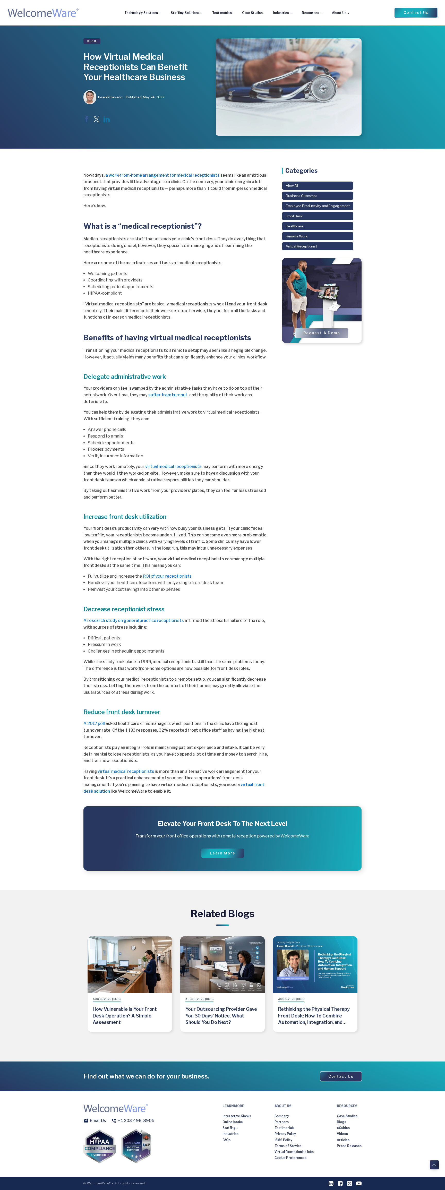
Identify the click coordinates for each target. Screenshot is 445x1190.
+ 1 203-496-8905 (136, 1120)
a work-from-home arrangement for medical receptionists (163, 175)
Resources (310, 13)
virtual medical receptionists (173, 466)
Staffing (229, 1128)
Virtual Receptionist (301, 246)
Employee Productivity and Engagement (317, 206)
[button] (416, 12)
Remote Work (296, 236)
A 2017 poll (94, 723)
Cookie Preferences (290, 1158)
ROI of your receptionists (167, 576)
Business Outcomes (301, 196)
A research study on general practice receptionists (133, 620)
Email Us (98, 1120)
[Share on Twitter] (96, 121)
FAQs (226, 1140)
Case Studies (252, 13)
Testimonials (222, 13)
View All (292, 186)
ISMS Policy (283, 1140)
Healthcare (294, 226)
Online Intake (232, 1122)
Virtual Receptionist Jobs (294, 1152)
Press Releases (349, 1146)
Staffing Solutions (185, 13)
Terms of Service (288, 1146)
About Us (339, 13)
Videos (342, 1134)
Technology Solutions (141, 13)
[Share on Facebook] (86, 121)
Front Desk (294, 216)
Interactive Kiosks (236, 1116)
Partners (282, 1122)
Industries (281, 13)
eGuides (343, 1128)
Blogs (341, 1122)
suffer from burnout (167, 394)
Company (282, 1116)
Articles (343, 1140)
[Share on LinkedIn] (107, 121)
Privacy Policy (285, 1134)
